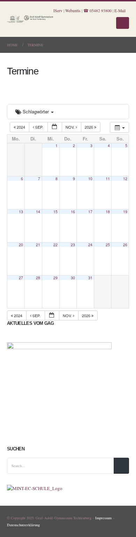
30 (73, 277)
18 (108, 211)
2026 (89, 127)
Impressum (103, 517)
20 (21, 244)
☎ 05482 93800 (97, 10)
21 (38, 244)
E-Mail (120, 10)
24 (90, 244)
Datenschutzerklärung (23, 524)
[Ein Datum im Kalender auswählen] (54, 127)
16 (73, 211)
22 (55, 244)
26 (125, 244)
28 (38, 277)
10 (90, 178)
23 (73, 244)
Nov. (71, 127)
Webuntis (73, 10)
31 (90, 277)
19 (125, 211)
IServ (57, 10)
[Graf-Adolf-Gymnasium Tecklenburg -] (30, 19)
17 (90, 211)
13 (21, 211)
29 (55, 277)
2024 (21, 127)
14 (38, 211)
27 (21, 277)
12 (125, 178)
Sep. (39, 127)
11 (108, 178)
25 (108, 244)
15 (55, 211)
